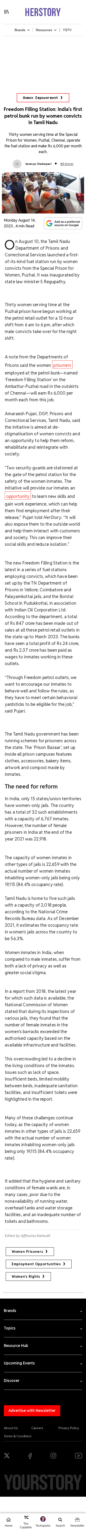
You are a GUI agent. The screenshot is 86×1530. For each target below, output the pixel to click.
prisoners (62, 365)
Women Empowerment (40, 98)
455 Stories (66, 163)
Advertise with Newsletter (32, 1410)
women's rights (26, 1276)
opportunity (18, 496)
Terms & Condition (18, 1436)
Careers (37, 1428)
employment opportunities (36, 1264)
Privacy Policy (69, 1428)
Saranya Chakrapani (38, 164)
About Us (11, 1428)
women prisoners (27, 1251)
